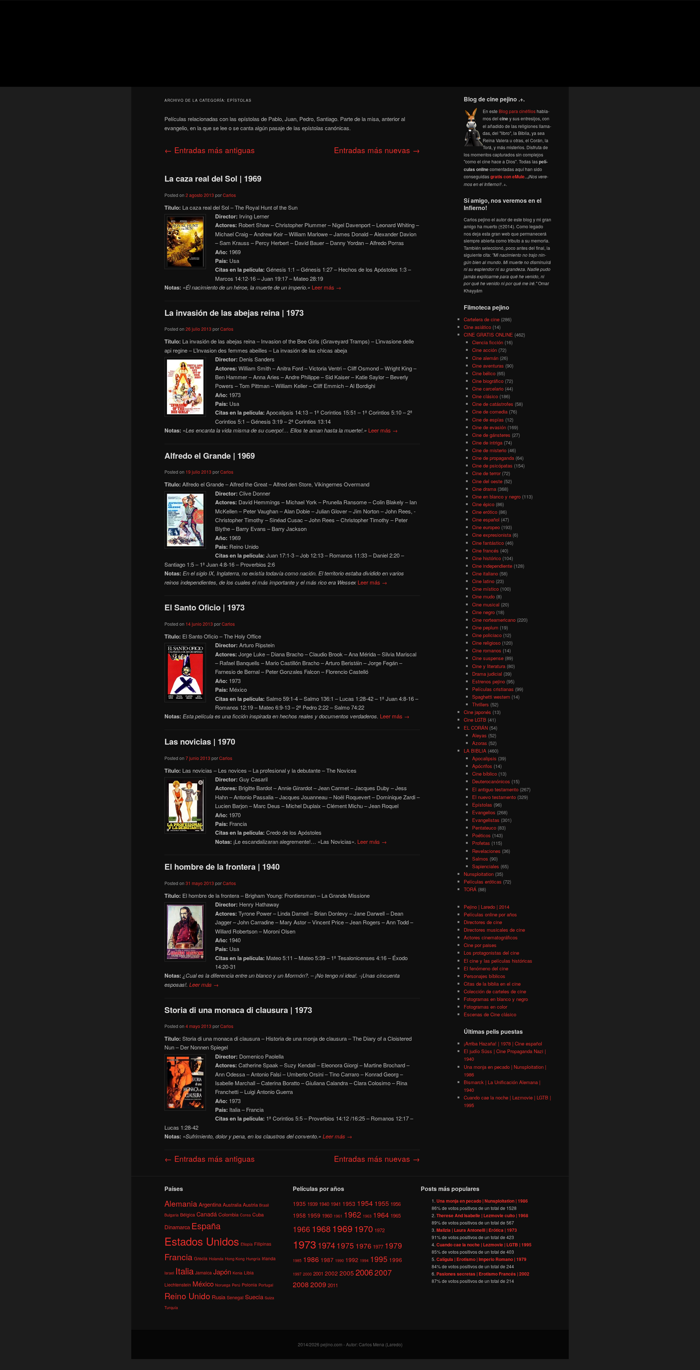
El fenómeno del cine (486, 968)
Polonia (249, 1284)
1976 (363, 1245)
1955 (381, 1202)
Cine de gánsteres (491, 434)
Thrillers (480, 704)
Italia (184, 1270)
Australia (232, 1204)
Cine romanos (486, 650)
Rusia (218, 1297)
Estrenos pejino (488, 681)
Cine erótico (484, 511)
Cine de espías (488, 419)
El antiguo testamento (495, 789)
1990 (339, 1260)
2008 (301, 1284)
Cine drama (484, 488)
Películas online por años (490, 914)
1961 (338, 1215)
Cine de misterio (489, 450)
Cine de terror (486, 473)
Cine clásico (485, 396)
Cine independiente (492, 565)
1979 (393, 1245)
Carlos (229, 195)
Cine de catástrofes (492, 403)
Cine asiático (477, 326)
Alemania (180, 1203)
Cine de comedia (490, 411)
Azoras (479, 743)
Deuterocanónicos (491, 781)
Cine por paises (480, 945)
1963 (367, 1215)
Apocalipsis (484, 758)
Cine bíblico (484, 773)
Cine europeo (486, 527)
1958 (299, 1215)
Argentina (210, 1204)
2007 (383, 1271)
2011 (333, 1285)
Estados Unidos (201, 1241)
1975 (345, 1245)
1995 (379, 1258)
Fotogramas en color (485, 1006)
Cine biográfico (487, 380)
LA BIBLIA (475, 750)
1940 (324, 1203)
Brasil (264, 1204)
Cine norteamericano (494, 619)
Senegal (235, 1297)
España (206, 1225)
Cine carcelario (487, 388)
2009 (318, 1284)
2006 (364, 1271)
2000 (307, 1273)
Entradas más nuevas (377, 149)
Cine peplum (485, 627)
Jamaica (203, 1272)
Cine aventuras (488, 365)
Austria (250, 1204)
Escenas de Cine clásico (490, 1014)
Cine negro (483, 612)
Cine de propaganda (493, 457)
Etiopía (247, 1244)
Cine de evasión (489, 427)
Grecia (200, 1258)
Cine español (485, 519)
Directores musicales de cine (494, 929)
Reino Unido (187, 1295)
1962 (352, 1213)
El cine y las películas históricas (498, 960)
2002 (331, 1273)
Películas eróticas (483, 881)
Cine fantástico (488, 542)
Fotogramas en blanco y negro (496, 999)
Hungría (253, 1258)
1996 (395, 1259)
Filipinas (262, 1244)
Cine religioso (486, 642)
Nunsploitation (479, 873)
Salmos (480, 858)
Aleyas (479, 735)
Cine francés (485, 550)
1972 (379, 1229)
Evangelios (483, 812)
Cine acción (484, 349)
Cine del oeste (487, 481)
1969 (342, 1227)
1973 (304, 1243)
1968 (321, 1228)
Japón (222, 1271)
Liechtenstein (177, 1284)
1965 (395, 1215)
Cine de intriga (487, 442)
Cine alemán (485, 357)
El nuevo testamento (494, 796)
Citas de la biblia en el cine (492, 983)
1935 (299, 1203)
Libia (249, 1272)
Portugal (265, 1284)
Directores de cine (483, 922)
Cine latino (483, 581)
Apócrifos (482, 765)
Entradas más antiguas (209, 149)
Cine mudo (483, 596)
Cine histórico (486, 558)
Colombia (228, 1214)
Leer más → (326, 287)
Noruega (222, 1284)
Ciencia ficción (487, 342)
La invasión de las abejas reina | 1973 (234, 312)
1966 (301, 1228)
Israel (169, 1273)
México (203, 1283)
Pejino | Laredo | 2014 (486, 906)
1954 (365, 1202)
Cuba (258, 1214)
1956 (395, 1203)
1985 (297, 1260)
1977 (378, 1246)
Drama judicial (487, 673)
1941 (336, 1203)
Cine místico (485, 588)
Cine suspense (487, 658)
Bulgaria (171, 1214)
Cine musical (485, 604)
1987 (327, 1259)
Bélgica (187, 1214)
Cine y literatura (488, 666)
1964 (381, 1214)
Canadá (207, 1214)
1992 (351, 1259)
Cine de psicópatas (492, 465)
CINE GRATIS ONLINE (488, 334)
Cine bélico (483, 373)
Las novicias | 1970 (199, 741)
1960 (327, 1215)
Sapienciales (485, 866)
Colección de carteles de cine (495, 991)
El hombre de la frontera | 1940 (222, 866)
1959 (313, 1215)
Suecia (254, 1296)
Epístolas (482, 804)
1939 (312, 1203)
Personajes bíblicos (484, 976)
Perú (236, 1284)
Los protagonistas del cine (491, 952)
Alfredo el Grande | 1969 (209, 455)
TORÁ (470, 889)
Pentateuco (484, 827)
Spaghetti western (491, 696)
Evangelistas (485, 819)
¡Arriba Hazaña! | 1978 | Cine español (503, 1043)
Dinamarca (177, 1227)
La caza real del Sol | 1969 (212, 178)
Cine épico (483, 504)
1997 (297, 1273)
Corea (245, 1214)
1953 (348, 1203)
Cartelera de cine (481, 319)
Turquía (171, 1307)
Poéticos (481, 835)
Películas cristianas (493, 689)
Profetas (481, 842)
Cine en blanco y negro (496, 496)
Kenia (237, 1273)
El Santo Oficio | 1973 (204, 607)
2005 (346, 1272)
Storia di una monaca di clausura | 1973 (238, 1010)
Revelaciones (486, 850)
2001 (318, 1273)
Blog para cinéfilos (517, 111)
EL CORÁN (476, 727)
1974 (326, 1245)
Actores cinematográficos (491, 937)
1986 (311, 1259)
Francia (178, 1257)
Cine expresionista (491, 534)
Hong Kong (235, 1258)
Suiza (269, 1297)
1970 (363, 1228)
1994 (364, 1260)
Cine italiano (485, 573)
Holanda (216, 1258)
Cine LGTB (475, 719)
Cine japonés (477, 712)
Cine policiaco (487, 635)
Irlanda (269, 1258)
